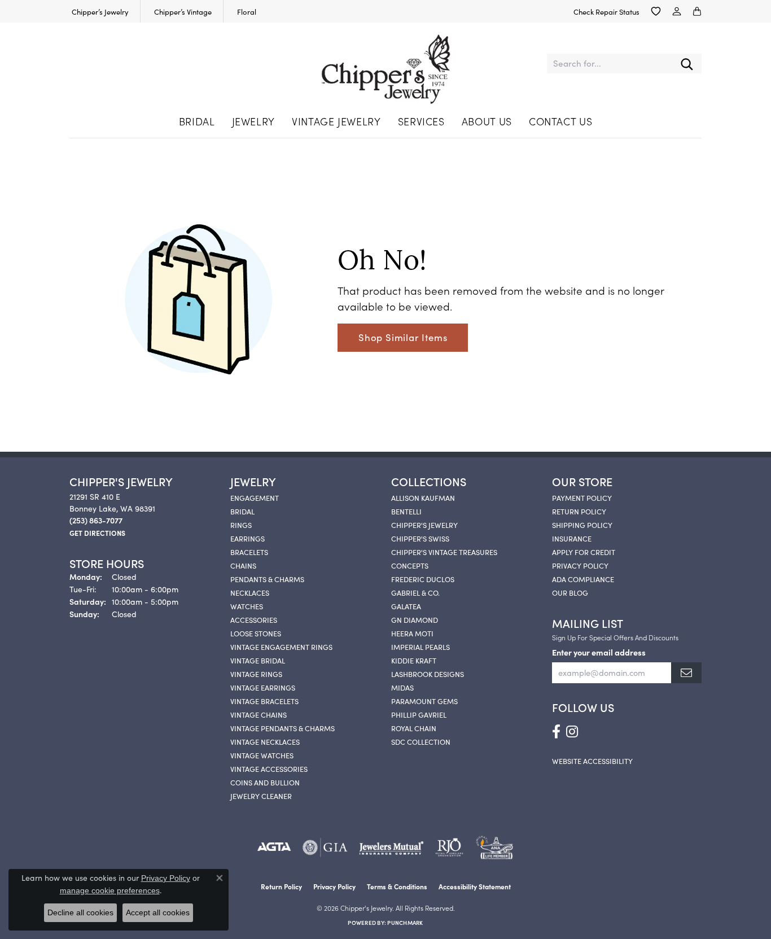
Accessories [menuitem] (253, 619)
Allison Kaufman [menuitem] (423, 497)
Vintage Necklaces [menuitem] (265, 741)
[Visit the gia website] (325, 847)
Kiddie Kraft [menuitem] (413, 660)
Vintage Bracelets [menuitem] (264, 701)
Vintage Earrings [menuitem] (262, 687)
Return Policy (579, 511)
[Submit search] (687, 63)
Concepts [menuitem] (409, 565)
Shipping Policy (582, 524)
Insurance (572, 538)
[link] (99, 11)
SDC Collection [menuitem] (420, 741)
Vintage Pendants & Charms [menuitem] (282, 728)
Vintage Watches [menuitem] (261, 755)
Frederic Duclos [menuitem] (422, 579)
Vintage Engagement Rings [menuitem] (281, 646)
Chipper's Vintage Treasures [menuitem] (444, 552)
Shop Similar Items (402, 337)
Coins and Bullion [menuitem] (265, 782)
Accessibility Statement (475, 886)
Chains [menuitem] (243, 565)
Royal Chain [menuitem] (413, 728)
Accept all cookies (158, 912)
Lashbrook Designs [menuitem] (427, 674)
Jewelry (253, 121)
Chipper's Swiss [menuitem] (420, 538)
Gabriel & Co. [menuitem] (415, 592)
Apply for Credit (583, 552)
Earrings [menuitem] (247, 538)
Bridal (197, 121)
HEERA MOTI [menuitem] (412, 633)
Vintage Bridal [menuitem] (257, 660)
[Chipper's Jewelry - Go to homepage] (385, 64)
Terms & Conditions (397, 886)
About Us (487, 121)
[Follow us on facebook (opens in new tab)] (556, 732)
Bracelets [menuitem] (249, 552)
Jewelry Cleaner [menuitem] (261, 795)
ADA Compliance (583, 579)
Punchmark (405, 923)
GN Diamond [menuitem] (414, 619)
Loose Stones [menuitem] (255, 633)
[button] (656, 11)
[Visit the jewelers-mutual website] (391, 847)
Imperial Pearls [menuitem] (420, 646)
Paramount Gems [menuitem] (424, 701)
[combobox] (609, 63)
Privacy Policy (580, 565)
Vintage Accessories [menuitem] (269, 768)
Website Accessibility (592, 760)
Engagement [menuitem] (254, 497)
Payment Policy (582, 497)
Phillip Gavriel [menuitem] (418, 714)
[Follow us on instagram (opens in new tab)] (572, 732)
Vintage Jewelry (336, 121)
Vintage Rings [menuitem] (256, 674)
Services (421, 121)
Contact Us (560, 121)
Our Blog (570, 592)
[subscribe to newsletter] (686, 672)
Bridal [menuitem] (242, 511)
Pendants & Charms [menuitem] (267, 579)
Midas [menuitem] (402, 687)
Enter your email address (599, 652)
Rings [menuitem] (241, 524)
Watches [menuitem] (246, 606)
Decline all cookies (80, 912)
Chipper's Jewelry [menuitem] (424, 524)
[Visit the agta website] (274, 847)
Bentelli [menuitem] (406, 511)
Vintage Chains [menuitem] (258, 714)
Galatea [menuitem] (406, 606)
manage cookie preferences (110, 890)
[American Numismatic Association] (494, 847)
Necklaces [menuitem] (249, 592)
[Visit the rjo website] (449, 847)
